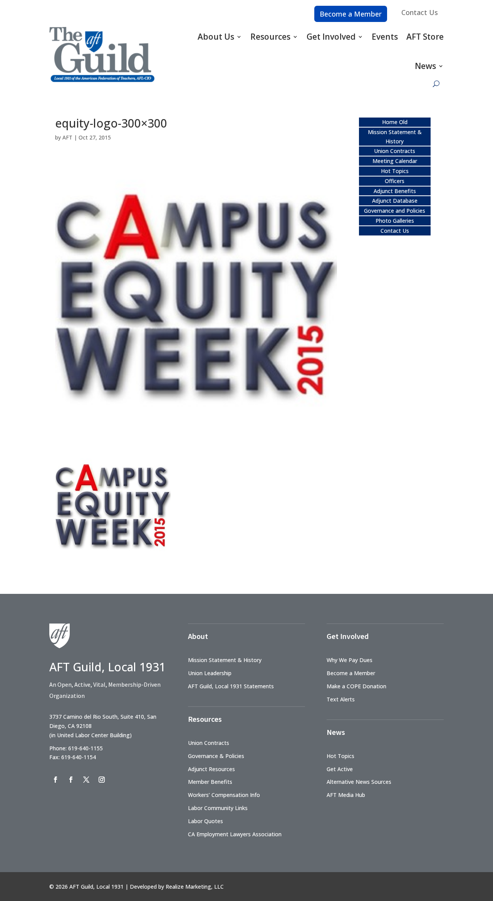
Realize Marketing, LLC (195, 886)
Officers (394, 181)
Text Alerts (341, 699)
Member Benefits (210, 781)
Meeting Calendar (394, 161)
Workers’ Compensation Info (224, 794)
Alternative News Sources (359, 781)
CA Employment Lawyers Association (235, 834)
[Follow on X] (86, 779)
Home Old (394, 122)
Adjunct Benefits (395, 191)
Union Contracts (394, 151)
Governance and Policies (394, 210)
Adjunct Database (395, 200)
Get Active (340, 769)
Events (385, 36)
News (425, 66)
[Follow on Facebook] (55, 779)
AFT (67, 137)
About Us (216, 36)
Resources (270, 36)
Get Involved (331, 36)
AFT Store (425, 36)
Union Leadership (209, 673)
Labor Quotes (205, 821)
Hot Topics (395, 171)
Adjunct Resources (211, 769)
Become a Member (351, 13)
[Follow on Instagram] (102, 779)
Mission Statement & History (225, 660)
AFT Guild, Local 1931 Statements (231, 686)
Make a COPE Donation (356, 686)
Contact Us (419, 12)
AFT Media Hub (346, 794)
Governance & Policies (216, 756)
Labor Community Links (218, 808)
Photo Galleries (395, 220)
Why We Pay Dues (349, 660)
